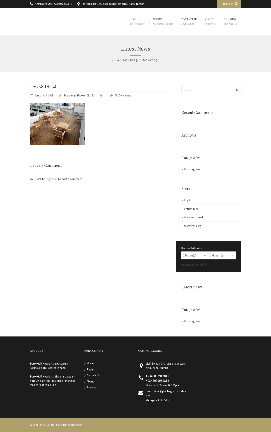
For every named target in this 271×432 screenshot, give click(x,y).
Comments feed (193, 217)
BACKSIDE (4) (43, 86)
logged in (52, 179)
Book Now (227, 4)
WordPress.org (192, 226)
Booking (91, 387)
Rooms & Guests (191, 248)
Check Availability (192, 264)
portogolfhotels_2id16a (80, 95)
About (90, 381)
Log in (187, 200)
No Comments (123, 95)
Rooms (91, 369)
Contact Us (93, 375)
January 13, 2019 (44, 95)
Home (90, 363)
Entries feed (191, 209)
